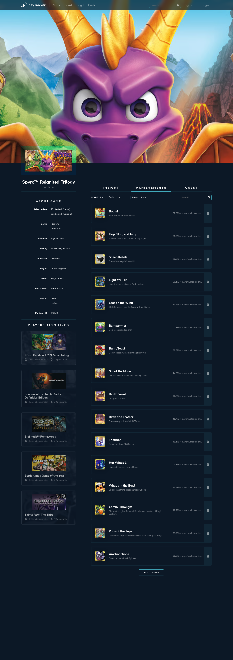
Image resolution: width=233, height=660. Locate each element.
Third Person (57, 288)
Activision (55, 258)
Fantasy (54, 303)
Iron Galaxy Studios (60, 248)
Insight (80, 5)
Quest (68, 5)
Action (54, 298)
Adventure (56, 228)
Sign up (189, 5)
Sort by (97, 197)
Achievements (151, 188)
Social (57, 5)
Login (206, 5)
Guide (91, 5)
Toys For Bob (57, 238)
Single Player (57, 278)
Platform (55, 223)
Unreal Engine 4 (58, 268)
